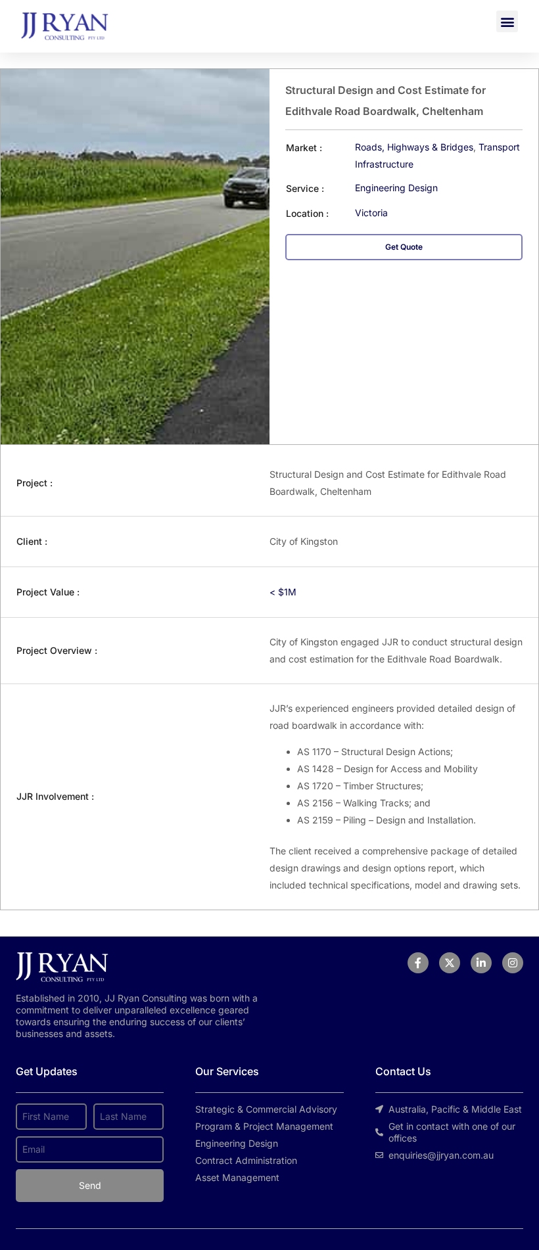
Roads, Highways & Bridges (414, 146)
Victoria (371, 212)
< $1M (283, 591)
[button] (507, 21)
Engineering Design (396, 187)
